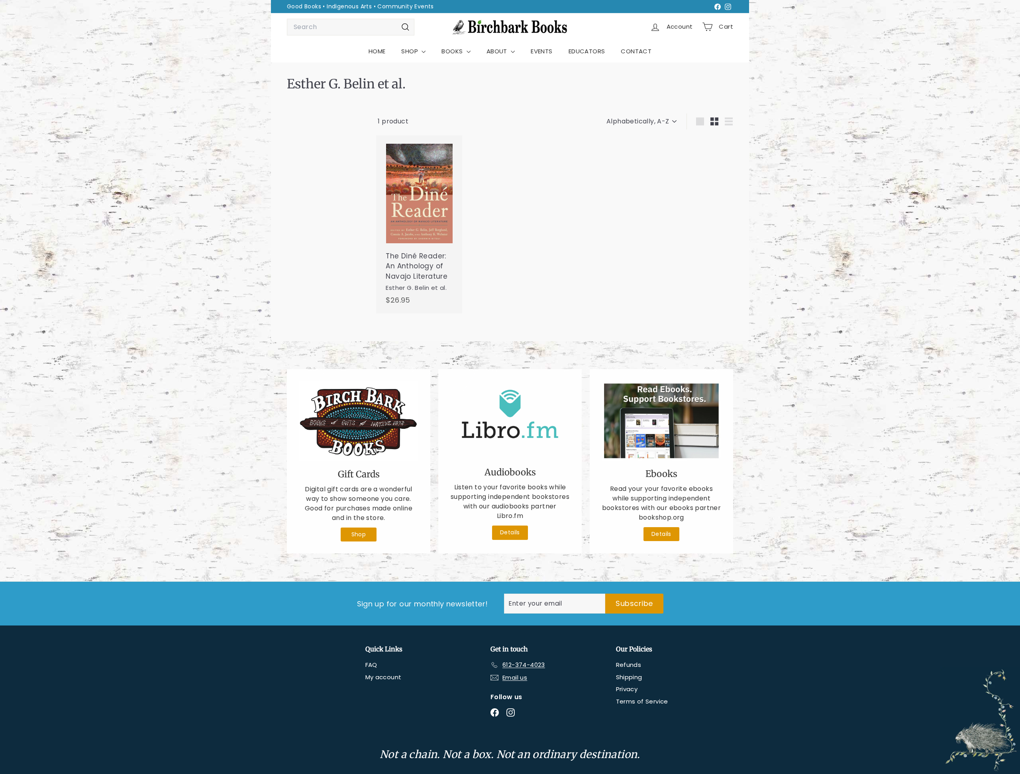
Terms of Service (642, 701)
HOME (377, 51)
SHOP (410, 51)
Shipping (629, 677)
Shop (358, 534)
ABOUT (497, 51)
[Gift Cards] (358, 421)
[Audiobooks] (510, 420)
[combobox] (350, 27)
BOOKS (452, 51)
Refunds (628, 665)
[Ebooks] (661, 421)
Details (510, 532)
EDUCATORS (587, 51)
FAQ (371, 665)
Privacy (627, 689)
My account (383, 677)
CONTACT (636, 51)
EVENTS (541, 51)
